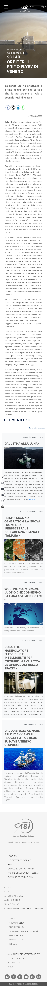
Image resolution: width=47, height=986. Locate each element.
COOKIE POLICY (16, 927)
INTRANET (13, 944)
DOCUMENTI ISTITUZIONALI (21, 877)
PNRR (10, 966)
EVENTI (7, 887)
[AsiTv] (3, 507)
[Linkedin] (32, 976)
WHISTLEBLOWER (16, 958)
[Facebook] (7, 976)
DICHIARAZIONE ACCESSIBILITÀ (23, 931)
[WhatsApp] (3, 501)
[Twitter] (13, 976)
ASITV (7, 891)
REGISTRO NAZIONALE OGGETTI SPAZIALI (23, 908)
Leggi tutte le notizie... (37, 428)
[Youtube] (26, 976)
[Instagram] (3, 483)
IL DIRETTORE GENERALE (19, 860)
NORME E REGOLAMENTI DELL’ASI (23, 873)
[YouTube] (3, 489)
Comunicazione (15, 53)
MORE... (32, 499)
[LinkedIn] (3, 495)
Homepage (12, 49)
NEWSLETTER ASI (16, 939)
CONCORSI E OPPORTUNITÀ (21, 868)
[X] (3, 477)
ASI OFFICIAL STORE (13, 896)
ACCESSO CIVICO (16, 962)
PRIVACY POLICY (16, 923)
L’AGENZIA (12, 856)
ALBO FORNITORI (12, 900)
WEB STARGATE (16, 935)
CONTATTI (13, 918)
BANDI (11, 864)
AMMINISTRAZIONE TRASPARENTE (24, 954)
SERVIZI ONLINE (11, 904)
